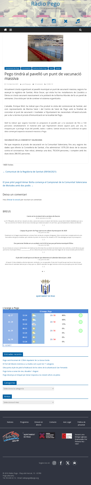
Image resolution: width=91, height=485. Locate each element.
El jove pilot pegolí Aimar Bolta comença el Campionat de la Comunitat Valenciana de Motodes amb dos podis (45, 184)
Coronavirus (26, 68)
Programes (24, 422)
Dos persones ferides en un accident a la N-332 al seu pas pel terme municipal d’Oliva (43, 243)
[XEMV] (47, 434)
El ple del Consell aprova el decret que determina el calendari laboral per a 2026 (43, 258)
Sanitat (58, 68)
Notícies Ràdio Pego (40, 68)
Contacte (52, 422)
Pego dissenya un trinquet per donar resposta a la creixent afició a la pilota (31, 375)
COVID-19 (49, 84)
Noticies (10, 422)
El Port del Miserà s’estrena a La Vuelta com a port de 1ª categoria (28, 364)
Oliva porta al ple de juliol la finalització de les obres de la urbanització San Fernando (35, 367)
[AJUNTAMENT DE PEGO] (23, 434)
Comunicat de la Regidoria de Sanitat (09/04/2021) (29, 171)
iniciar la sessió (14, 199)
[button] (42, 271)
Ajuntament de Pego (12, 68)
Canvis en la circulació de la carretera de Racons (43, 216)
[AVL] (67, 434)
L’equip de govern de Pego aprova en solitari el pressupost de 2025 (43, 231)
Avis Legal (67, 422)
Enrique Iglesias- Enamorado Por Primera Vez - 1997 (81, 440)
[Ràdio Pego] (5, 29)
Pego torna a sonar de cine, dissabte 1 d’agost (20, 371)
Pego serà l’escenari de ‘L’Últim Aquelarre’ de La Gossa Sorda (26, 360)
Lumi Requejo (26, 84)
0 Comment (38, 84)
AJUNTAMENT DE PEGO (45, 296)
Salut (51, 68)
